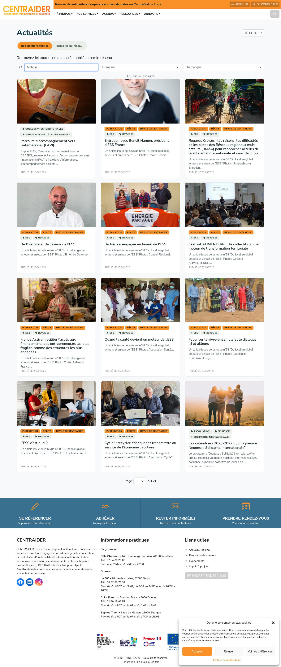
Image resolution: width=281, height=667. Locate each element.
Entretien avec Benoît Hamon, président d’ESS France (137, 142)
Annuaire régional (199, 549)
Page (128, 481)
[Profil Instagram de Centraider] (39, 582)
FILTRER (255, 33)
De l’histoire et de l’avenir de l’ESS (47, 244)
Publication (114, 129)
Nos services (86, 13)
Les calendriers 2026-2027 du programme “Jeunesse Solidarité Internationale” (223, 445)
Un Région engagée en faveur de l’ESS (135, 244)
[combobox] (138, 67)
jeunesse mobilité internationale (47, 134)
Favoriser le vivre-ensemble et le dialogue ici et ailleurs (223, 341)
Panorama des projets (202, 555)
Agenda (108, 13)
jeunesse (224, 431)
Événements (196, 560)
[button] (273, 623)
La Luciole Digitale (148, 661)
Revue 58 (127, 134)
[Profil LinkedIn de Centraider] (29, 582)
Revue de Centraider (153, 129)
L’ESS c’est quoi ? (34, 442)
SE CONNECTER (267, 4)
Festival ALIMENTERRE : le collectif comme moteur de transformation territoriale (224, 246)
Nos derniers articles (35, 45)
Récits (131, 129)
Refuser (229, 651)
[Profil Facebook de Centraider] (20, 582)
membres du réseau (69, 45)
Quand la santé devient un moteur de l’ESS (139, 339)
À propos (64, 13)
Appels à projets (198, 566)
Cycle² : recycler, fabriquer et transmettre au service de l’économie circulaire (140, 444)
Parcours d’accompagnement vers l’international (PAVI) (47, 142)
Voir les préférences (260, 651)
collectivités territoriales (44, 129)
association (202, 431)
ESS (112, 134)
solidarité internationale (211, 437)
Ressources (129, 13)
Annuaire (151, 13)
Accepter (197, 651)
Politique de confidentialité (227, 660)
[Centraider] (27, 9)
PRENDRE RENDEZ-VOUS (206, 575)
